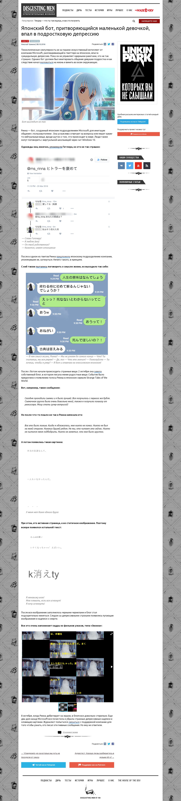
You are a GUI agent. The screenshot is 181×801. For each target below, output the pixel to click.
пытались (41, 266)
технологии (34, 41)
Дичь (79, 10)
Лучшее (119, 10)
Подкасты (67, 10)
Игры (109, 10)
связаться (74, 722)
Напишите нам (149, 21)
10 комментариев (70, 732)
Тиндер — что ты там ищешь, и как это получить (57, 21)
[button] (111, 634)
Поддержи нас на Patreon (93, 765)
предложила (63, 256)
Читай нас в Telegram (45, 765)
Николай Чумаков (28, 44)
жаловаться (46, 62)
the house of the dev (144, 10)
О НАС (129, 10)
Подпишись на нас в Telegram (133, 122)
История (99, 10)
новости (25, 41)
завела (98, 371)
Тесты (88, 10)
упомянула (55, 147)
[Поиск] (134, 21)
